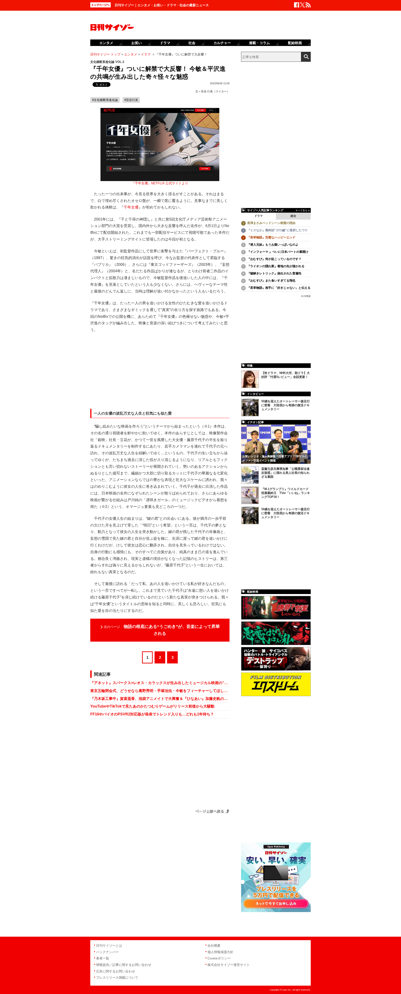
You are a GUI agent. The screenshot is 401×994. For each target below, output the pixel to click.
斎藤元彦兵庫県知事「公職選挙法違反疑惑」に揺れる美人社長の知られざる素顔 (285, 472)
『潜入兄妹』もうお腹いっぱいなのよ (272, 244)
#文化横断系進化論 (105, 100)
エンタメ (106, 43)
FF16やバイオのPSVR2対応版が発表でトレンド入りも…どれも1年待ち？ (152, 714)
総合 (293, 216)
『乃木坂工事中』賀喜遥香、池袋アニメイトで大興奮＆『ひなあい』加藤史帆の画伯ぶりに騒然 (160, 699)
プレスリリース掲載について (117, 977)
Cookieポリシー (219, 958)
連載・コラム (259, 43)
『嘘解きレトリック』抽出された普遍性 (274, 273)
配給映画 (295, 43)
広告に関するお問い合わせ (115, 971)
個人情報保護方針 (220, 952)
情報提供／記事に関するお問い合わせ (123, 965)
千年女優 (131, 207)
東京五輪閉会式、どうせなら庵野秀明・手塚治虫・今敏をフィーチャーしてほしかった (160, 691)
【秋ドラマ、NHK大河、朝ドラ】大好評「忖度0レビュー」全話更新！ (285, 375)
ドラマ (258, 216)
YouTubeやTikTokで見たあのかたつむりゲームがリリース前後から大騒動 (152, 706)
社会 (191, 43)
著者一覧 (102, 958)
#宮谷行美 (131, 100)
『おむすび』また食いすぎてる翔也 (271, 280)
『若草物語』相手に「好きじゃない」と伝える (278, 287)
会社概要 (213, 945)
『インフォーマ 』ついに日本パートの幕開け (277, 251)
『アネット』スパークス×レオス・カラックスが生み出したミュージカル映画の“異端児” (160, 683)
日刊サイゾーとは (109, 945)
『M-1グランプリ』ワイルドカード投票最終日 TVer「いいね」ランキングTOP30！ (285, 493)
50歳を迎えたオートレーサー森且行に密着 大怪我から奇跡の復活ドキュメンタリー (285, 405)
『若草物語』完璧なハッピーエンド (271, 237)
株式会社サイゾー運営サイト (228, 965)
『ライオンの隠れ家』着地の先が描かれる (275, 266)
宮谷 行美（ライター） (215, 91)
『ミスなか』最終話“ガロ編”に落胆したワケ (277, 230)
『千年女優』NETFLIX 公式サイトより (160, 183)
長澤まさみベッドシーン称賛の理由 (271, 223)
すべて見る (301, 210)
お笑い (136, 43)
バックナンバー (107, 952)
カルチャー (222, 43)
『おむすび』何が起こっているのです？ (274, 259)
